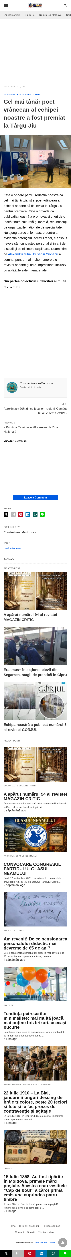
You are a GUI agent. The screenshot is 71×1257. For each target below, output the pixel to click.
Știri (22, 87)
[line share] (42, 514)
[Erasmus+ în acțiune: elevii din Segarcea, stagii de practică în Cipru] (35, 646)
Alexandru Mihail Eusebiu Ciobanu (33, 254)
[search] (65, 5)
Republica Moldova (50, 15)
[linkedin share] (27, 514)
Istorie (8, 1168)
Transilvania (31, 1085)
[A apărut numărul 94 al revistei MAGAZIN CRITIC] (35, 591)
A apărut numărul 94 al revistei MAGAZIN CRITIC (35, 796)
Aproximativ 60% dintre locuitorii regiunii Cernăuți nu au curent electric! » (35, 411)
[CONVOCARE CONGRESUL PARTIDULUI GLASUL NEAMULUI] (35, 834)
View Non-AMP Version (45, 1243)
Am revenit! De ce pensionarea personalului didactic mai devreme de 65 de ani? (35, 943)
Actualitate (11, 94)
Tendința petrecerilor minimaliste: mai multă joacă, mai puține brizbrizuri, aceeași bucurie (35, 1020)
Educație (23, 786)
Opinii (20, 931)
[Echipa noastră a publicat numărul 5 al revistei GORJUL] (35, 701)
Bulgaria (30, 15)
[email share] (13, 514)
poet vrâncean (12, 548)
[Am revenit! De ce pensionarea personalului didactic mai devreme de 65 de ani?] (35, 909)
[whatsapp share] (35, 514)
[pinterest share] (20, 514)
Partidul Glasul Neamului (20, 856)
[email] (18, 1253)
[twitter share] (6, 514)
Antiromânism (12, 15)
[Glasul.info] (35, 5)
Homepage (10, 87)
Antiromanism (12, 1085)
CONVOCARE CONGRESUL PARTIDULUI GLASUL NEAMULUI (32, 869)
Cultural (26, 94)
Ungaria (46, 1085)
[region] (35, 50)
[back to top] (62, 1242)
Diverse (9, 1005)
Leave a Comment (35, 497)
